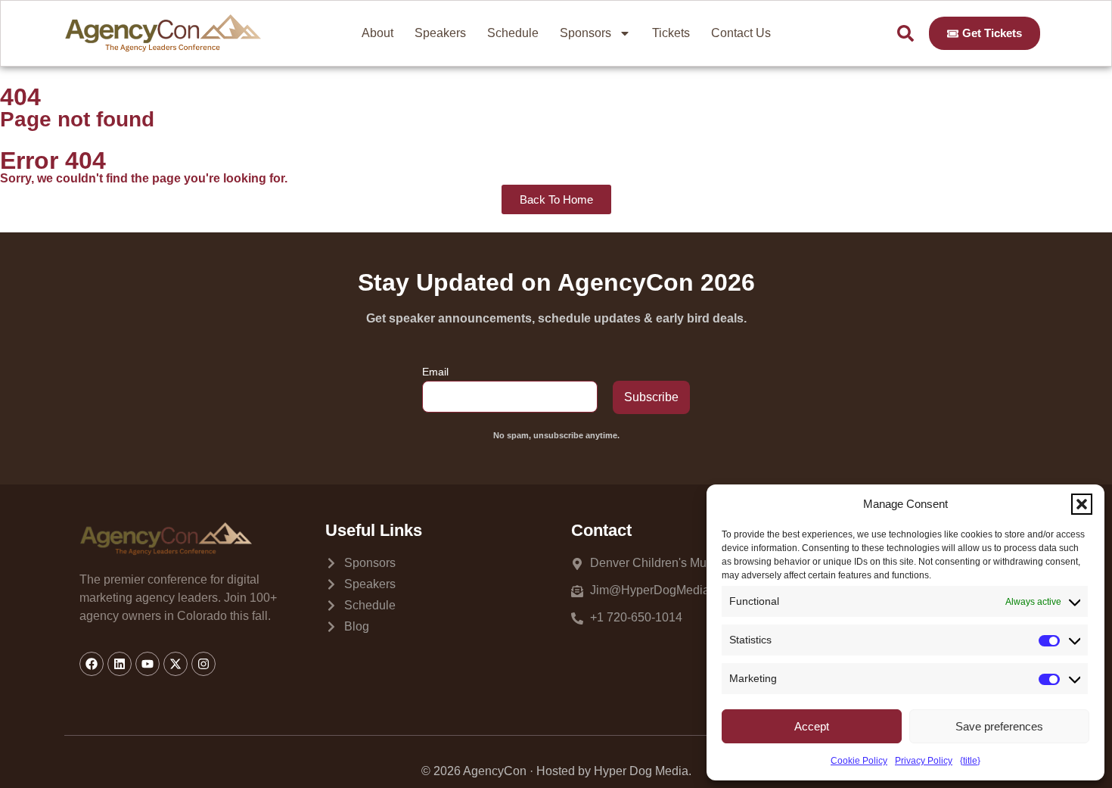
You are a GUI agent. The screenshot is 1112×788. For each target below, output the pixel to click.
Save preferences (999, 726)
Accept (811, 726)
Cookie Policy (859, 760)
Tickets (671, 32)
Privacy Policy (923, 760)
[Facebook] (91, 664)
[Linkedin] (119, 664)
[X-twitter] (175, 664)
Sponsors (585, 32)
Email (435, 372)
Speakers (440, 32)
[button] (1081, 504)
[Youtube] (147, 664)
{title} (970, 760)
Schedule (513, 32)
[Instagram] (203, 664)
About (377, 32)
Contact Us (741, 32)
